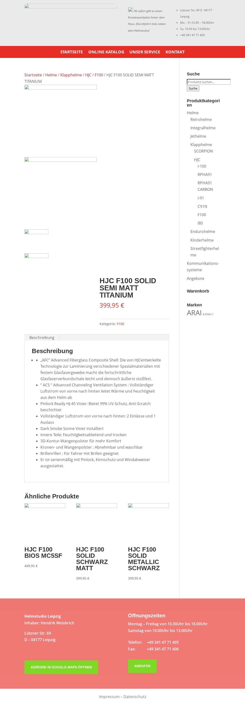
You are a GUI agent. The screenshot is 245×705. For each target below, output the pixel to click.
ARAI (194, 312)
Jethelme (198, 136)
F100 (99, 75)
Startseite (71, 52)
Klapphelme (71, 75)
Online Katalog (106, 52)
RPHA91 (205, 174)
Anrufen (142, 666)
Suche (193, 88)
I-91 (201, 198)
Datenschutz (134, 696)
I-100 (202, 166)
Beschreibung (41, 337)
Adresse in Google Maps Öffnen (61, 667)
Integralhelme (203, 127)
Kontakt (175, 52)
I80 (200, 223)
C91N (202, 206)
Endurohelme (202, 231)
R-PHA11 (208, 314)
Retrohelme (201, 119)
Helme (51, 75)
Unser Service (144, 52)
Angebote (195, 278)
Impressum (109, 696)
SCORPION (203, 151)
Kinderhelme (202, 240)
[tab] (42, 337)
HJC (88, 75)
